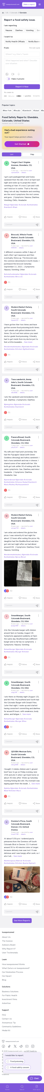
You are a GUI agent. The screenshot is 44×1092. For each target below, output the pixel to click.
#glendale (14, 205)
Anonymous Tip (9, 1022)
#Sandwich (26, 110)
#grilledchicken (28, 349)
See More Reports (22, 920)
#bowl (23, 557)
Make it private (17, 79)
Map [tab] (32, 154)
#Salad (36, 110)
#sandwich (8, 207)
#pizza (17, 557)
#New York (7, 110)
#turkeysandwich (22, 484)
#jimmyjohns (8, 404)
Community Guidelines (11, 1026)
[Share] (38, 162)
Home (7, 1090)
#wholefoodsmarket (12, 274)
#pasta (25, 863)
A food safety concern (19, 1067)
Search (22, 1090)
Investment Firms (9, 999)
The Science (7, 941)
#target (7, 205)
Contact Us (7, 1018)
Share (38, 217)
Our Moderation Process (12, 972)
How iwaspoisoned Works (13, 964)
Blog (4, 980)
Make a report (29, 4)
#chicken (18, 349)
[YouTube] (26, 1046)
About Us (6, 937)
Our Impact (6, 976)
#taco (18, 791)
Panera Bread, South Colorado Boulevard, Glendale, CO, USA (20, 440)
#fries (24, 721)
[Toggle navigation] (39, 4)
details (23, 172)
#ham (15, 207)
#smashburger (9, 649)
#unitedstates (32, 205)
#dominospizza (10, 861)
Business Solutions (10, 991)
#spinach (32, 863)
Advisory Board (8, 945)
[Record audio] (18, 74)
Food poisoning (16, 1061)
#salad (25, 482)
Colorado (13, 13)
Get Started (20, 144)
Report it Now (22, 86)
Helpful (10, 217)
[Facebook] (3, 1046)
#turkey (12, 484)
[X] (15, 1046)
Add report (37, 1090)
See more (28, 342)
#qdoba (7, 788)
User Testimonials (10, 952)
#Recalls (17, 110)
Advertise (6, 1003)
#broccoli (18, 276)
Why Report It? (9, 948)
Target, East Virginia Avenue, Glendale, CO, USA (21, 165)
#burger (18, 652)
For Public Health (9, 995)
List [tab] (11, 154)
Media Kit (6, 1030)
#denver (19, 861)
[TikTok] (9, 1046)
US (7, 13)
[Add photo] (7, 74)
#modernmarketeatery (12, 347)
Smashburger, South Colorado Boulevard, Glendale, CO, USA (20, 618)
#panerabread (9, 480)
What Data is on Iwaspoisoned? (16, 968)
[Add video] (12, 74)
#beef (6, 791)
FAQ (4, 1015)
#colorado (23, 205)
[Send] (37, 224)
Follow (24, 217)
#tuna (6, 484)
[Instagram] (32, 1046)
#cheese (18, 482)
